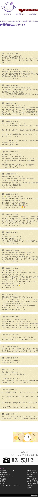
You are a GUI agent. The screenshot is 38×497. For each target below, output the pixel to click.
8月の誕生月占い (32, 474)
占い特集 (29, 485)
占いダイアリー (32, 487)
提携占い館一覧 (32, 470)
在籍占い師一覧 (5, 474)
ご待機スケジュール (6, 477)
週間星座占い (31, 477)
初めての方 (7, 14)
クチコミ (3, 483)
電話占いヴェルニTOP (7, 470)
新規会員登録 (20, 14)
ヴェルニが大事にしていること (10, 485)
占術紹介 (3, 481)
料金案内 (3, 479)
